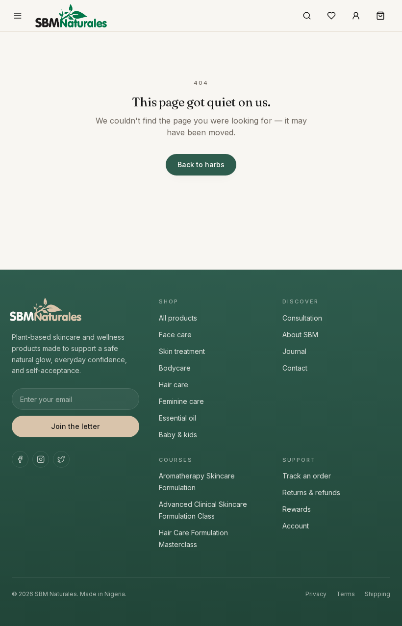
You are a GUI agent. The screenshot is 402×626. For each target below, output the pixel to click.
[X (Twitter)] (61, 459)
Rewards (296, 509)
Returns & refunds (311, 492)
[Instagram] (40, 459)
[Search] (307, 15)
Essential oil (177, 418)
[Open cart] (380, 15)
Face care (175, 334)
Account (295, 526)
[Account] (356, 15)
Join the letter (75, 426)
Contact (294, 368)
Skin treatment (182, 351)
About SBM (300, 334)
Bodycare (175, 368)
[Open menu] (17, 15)
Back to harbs (201, 164)
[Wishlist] (331, 15)
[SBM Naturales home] (71, 15)
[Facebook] (20, 459)
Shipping (377, 594)
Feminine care (181, 401)
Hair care (173, 384)
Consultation (302, 318)
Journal (294, 351)
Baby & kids (178, 434)
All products (178, 318)
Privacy (316, 594)
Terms (345, 594)
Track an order (306, 476)
